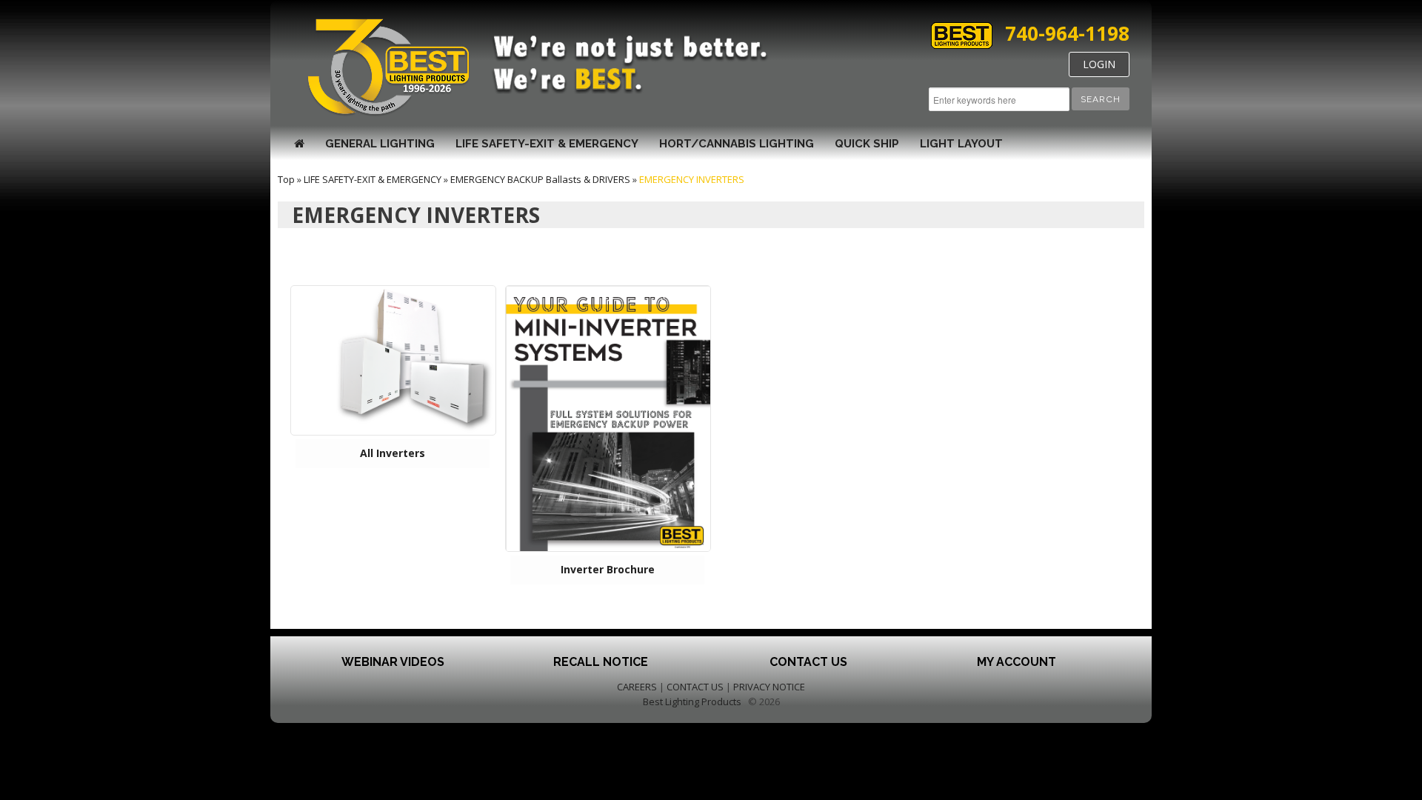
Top (286, 179)
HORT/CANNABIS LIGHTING (736, 143)
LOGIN (1099, 64)
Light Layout (961, 143)
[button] (1100, 98)
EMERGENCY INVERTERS (691, 179)
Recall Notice (600, 662)
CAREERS (637, 686)
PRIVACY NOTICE (769, 686)
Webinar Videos (392, 662)
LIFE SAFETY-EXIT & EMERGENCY (546, 143)
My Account (1016, 662)
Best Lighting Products (692, 701)
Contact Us (808, 662)
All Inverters (392, 453)
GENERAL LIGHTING (380, 143)
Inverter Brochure (608, 569)
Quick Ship (867, 143)
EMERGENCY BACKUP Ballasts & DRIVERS (540, 179)
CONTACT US (695, 686)
